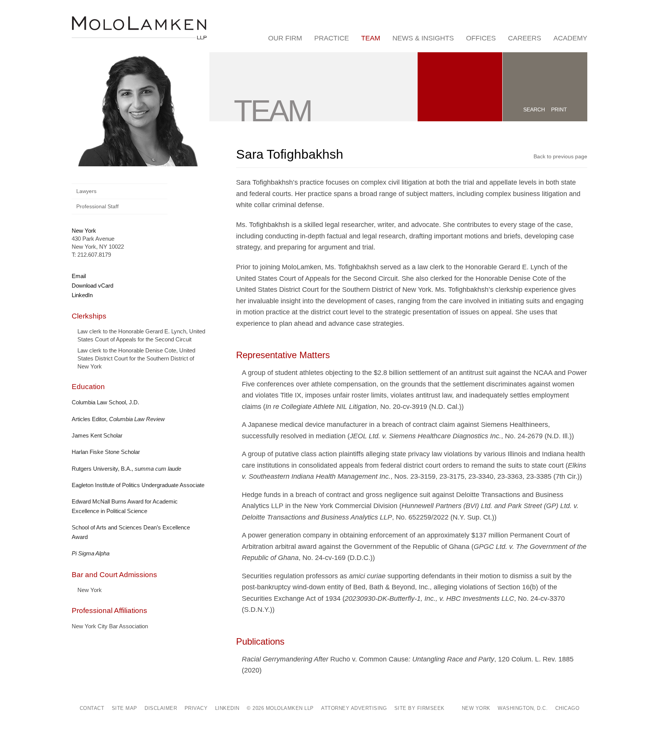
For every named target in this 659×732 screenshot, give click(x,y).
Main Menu (307, 9)
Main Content (303, 9)
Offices (481, 38)
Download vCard (92, 285)
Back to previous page (560, 156)
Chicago (567, 708)
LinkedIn (82, 295)
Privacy (196, 708)
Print (559, 109)
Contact (92, 708)
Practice (331, 38)
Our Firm (285, 38)
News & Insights (423, 38)
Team (370, 38)
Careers (524, 38)
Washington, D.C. (523, 708)
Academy (570, 38)
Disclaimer (161, 708)
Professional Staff (97, 206)
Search (534, 109)
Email (79, 276)
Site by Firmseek (419, 708)
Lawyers (86, 191)
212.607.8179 (94, 254)
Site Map (124, 708)
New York (84, 230)
